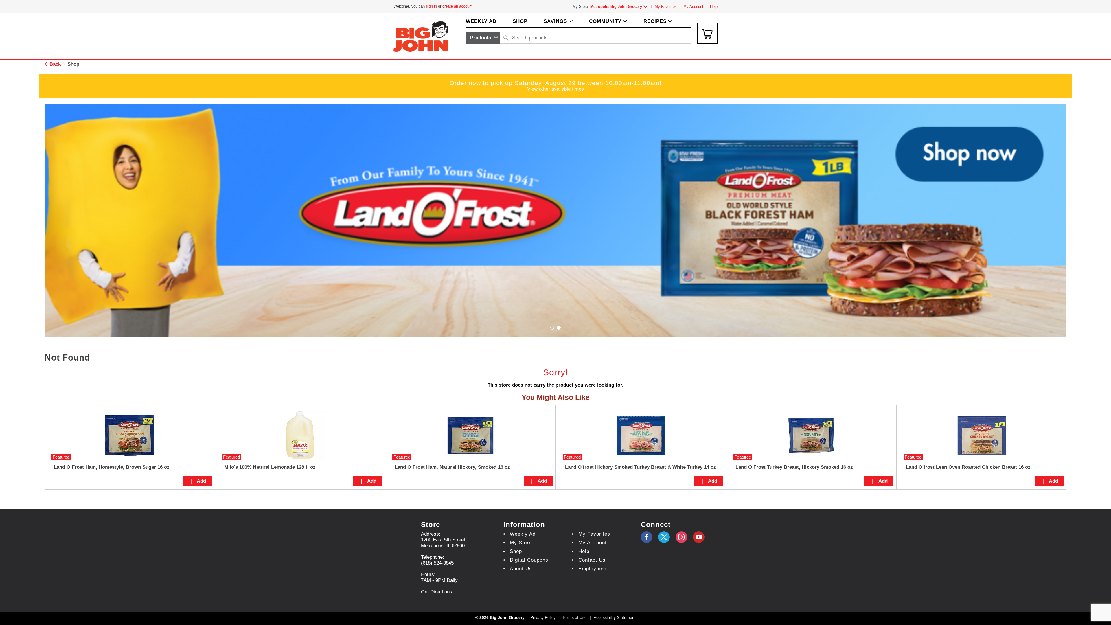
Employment (593, 568)
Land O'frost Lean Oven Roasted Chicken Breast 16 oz (968, 467)
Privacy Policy (543, 617)
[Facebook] (646, 537)
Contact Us (592, 560)
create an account (457, 6)
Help (714, 6)
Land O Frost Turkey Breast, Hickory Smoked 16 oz (794, 467)
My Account (693, 6)
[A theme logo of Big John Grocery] (420, 36)
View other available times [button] (555, 89)
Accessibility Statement (615, 617)
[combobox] (483, 38)
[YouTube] (681, 537)
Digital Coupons (529, 560)
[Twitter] (664, 537)
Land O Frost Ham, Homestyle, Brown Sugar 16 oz (112, 467)
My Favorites (666, 6)
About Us (521, 568)
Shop (73, 64)
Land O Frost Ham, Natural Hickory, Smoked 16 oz (452, 467)
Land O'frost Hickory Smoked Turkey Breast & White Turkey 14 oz (640, 467)
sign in (431, 6)
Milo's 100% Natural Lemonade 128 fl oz (270, 467)
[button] (620, 6)
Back (54, 64)
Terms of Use (574, 617)
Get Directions (436, 592)
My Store (521, 542)
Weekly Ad (523, 534)
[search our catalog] (506, 38)
